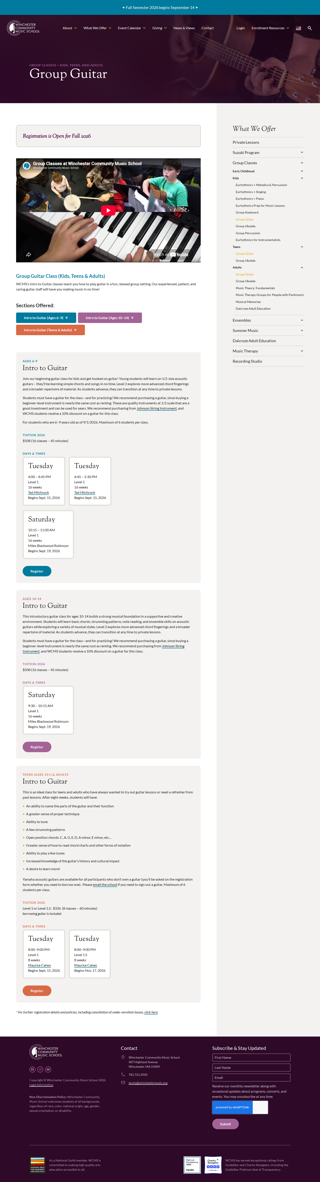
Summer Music (245, 330)
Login (241, 28)
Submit (225, 1124)
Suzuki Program (246, 152)
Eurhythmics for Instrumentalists (258, 240)
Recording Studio (247, 361)
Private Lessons (246, 142)
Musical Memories (248, 302)
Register (37, 571)
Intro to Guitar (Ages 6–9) (46, 318)
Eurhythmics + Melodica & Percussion (261, 185)
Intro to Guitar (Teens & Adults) (50, 330)
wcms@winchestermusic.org (148, 1083)
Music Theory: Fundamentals (255, 288)
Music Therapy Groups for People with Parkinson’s (270, 295)
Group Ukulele (245, 226)
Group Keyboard (247, 212)
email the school (105, 884)
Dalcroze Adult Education (253, 308)
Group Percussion (248, 233)
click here (151, 1012)
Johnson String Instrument (157, 408)
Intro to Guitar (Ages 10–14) (110, 318)
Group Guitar (245, 219)
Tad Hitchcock (38, 492)
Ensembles (242, 320)
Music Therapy (245, 350)
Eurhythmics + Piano (250, 198)
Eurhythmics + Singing (251, 192)
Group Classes (245, 162)
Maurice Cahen (39, 965)
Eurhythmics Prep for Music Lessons (260, 205)
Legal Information (41, 1084)
